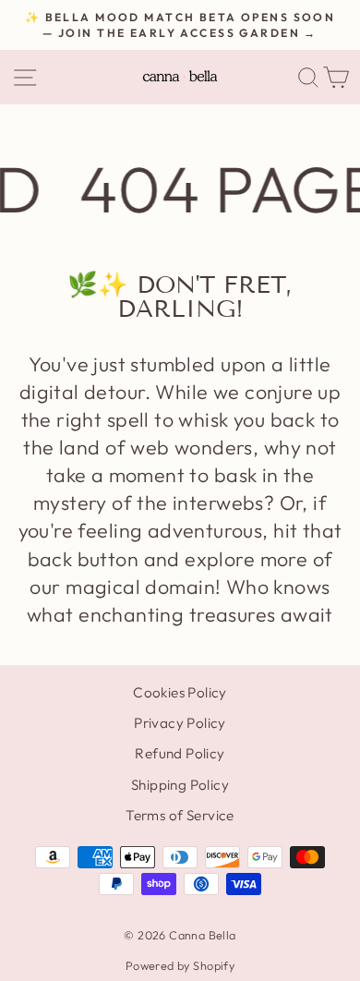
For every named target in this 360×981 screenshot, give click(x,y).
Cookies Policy (180, 692)
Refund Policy (179, 753)
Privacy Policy (180, 723)
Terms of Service (180, 815)
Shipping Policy (180, 784)
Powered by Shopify (180, 965)
